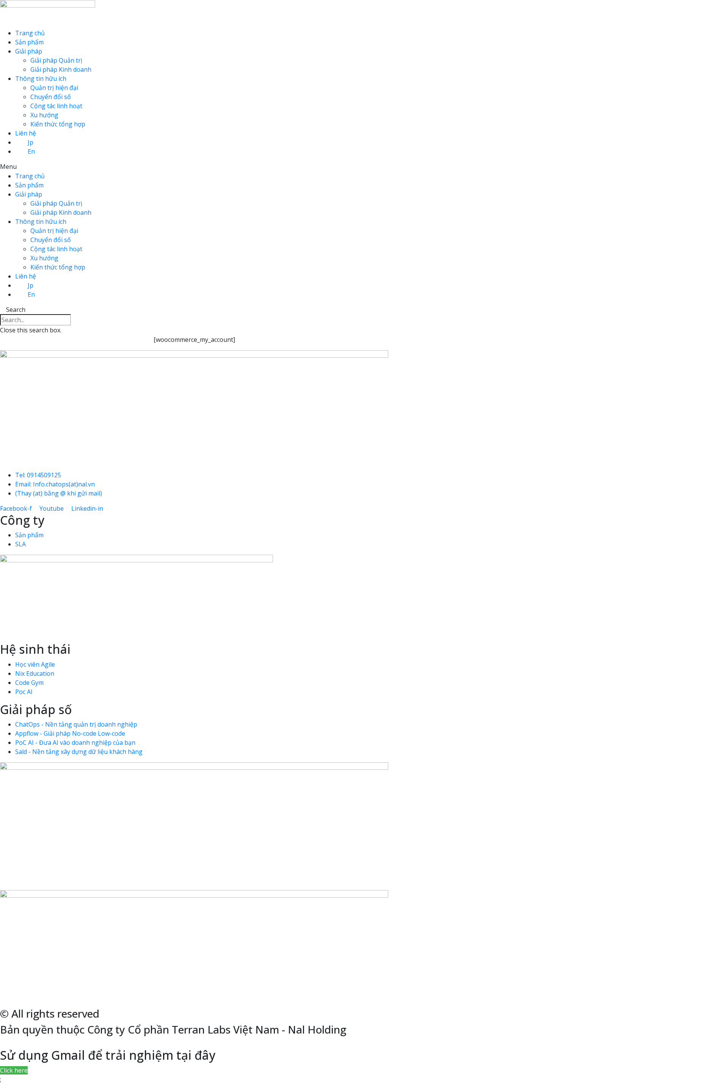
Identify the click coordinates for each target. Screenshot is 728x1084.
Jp (30, 142)
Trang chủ (30, 33)
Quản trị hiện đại (54, 87)
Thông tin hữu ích (40, 78)
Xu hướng (44, 115)
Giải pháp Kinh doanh (60, 69)
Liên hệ (25, 133)
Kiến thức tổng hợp (57, 124)
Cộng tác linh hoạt (56, 106)
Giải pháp (28, 51)
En (31, 151)
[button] (364, 166)
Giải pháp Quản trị (56, 60)
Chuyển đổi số (50, 97)
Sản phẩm (29, 42)
